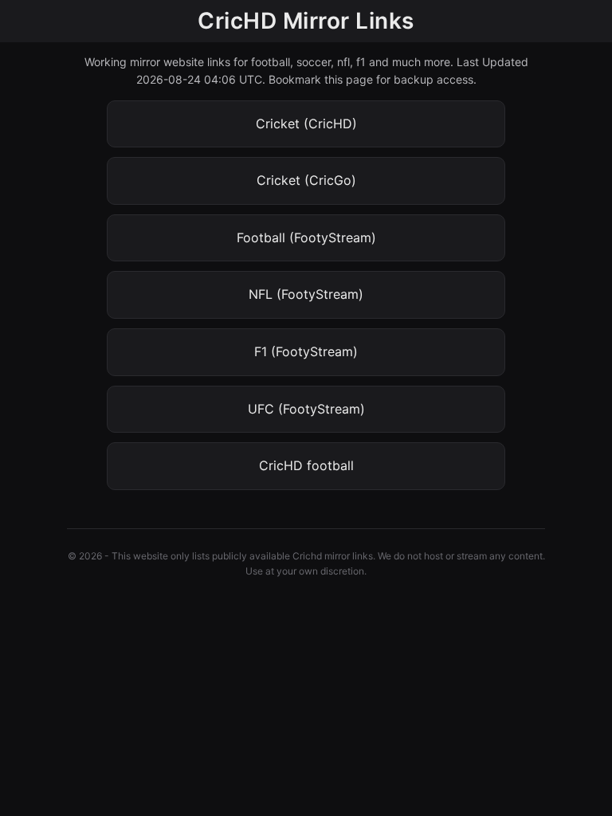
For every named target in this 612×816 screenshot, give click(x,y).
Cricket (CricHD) (306, 123)
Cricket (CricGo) (306, 180)
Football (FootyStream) (306, 237)
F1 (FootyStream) (306, 351)
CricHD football (306, 465)
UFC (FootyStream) (306, 409)
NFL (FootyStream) (306, 294)
